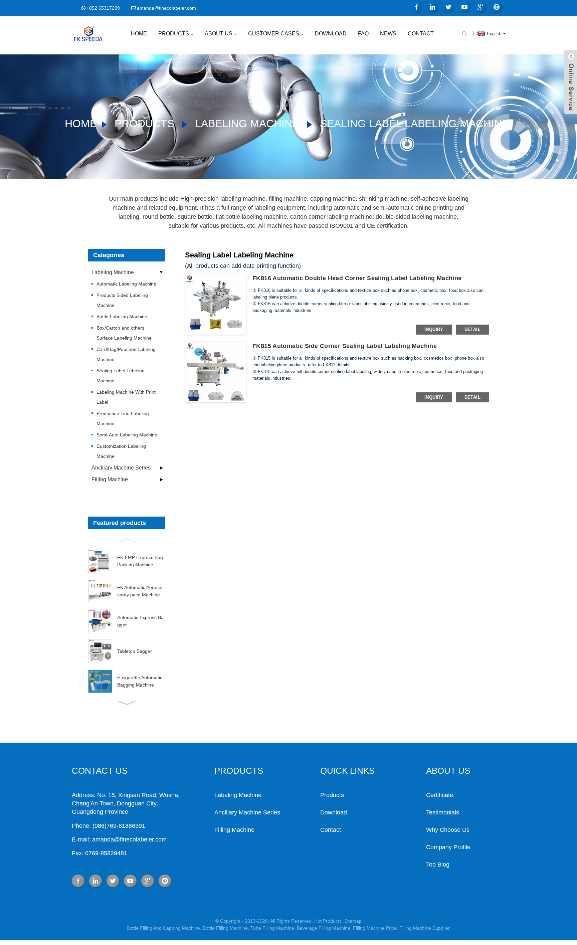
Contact (421, 33)
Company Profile (448, 847)
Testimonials (442, 812)
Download (331, 33)
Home (139, 33)
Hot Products (328, 921)
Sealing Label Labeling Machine (414, 124)
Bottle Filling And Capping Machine (163, 928)
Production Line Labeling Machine (123, 418)
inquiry (433, 329)
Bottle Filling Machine (225, 928)
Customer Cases (273, 33)
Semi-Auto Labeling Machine (127, 434)
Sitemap (353, 921)
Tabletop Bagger (134, 651)
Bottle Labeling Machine (122, 316)
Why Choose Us (447, 829)
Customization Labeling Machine (121, 451)
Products (173, 33)
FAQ (363, 33)
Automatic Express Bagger (140, 621)
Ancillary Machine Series (121, 467)
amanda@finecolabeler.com (166, 8)
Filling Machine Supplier (424, 928)
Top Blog (437, 864)
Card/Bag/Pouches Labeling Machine (126, 354)
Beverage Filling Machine (323, 928)
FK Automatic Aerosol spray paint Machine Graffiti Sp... (141, 592)
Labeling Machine (247, 124)
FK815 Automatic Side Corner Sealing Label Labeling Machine (344, 346)
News (388, 33)
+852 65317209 (103, 8)
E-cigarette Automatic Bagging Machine (139, 681)
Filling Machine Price (375, 928)
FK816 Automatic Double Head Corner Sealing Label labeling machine (357, 278)
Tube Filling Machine (272, 928)
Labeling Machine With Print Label (126, 397)
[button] (126, 539)
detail (472, 329)
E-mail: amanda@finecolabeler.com (119, 839)
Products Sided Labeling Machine (122, 300)
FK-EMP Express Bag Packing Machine (140, 561)
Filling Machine (109, 479)
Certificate (439, 795)
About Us (218, 33)
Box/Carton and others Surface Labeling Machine (124, 333)
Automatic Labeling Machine (126, 284)
